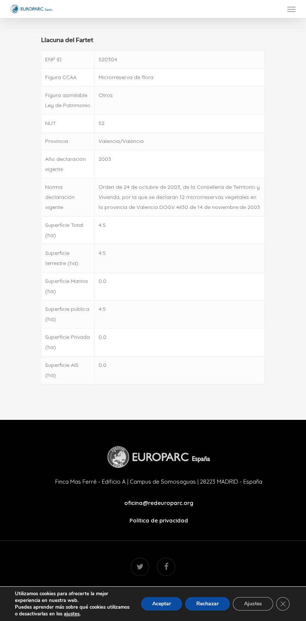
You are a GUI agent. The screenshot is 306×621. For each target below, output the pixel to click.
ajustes (71, 614)
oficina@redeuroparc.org (158, 502)
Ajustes (253, 603)
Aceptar (161, 603)
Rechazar (207, 603)
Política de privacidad (158, 520)
